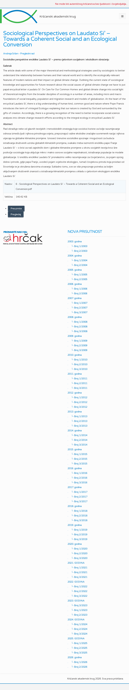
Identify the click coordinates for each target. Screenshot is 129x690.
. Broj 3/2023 (77, 605)
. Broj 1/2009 (77, 340)
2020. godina (75, 544)
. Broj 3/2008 (77, 331)
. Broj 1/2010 (77, 359)
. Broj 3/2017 (77, 501)
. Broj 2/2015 (77, 458)
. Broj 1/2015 (77, 454)
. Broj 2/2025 (77, 647)
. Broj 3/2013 (77, 425)
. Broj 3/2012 (77, 406)
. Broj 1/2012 (77, 397)
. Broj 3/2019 (77, 539)
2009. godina (75, 336)
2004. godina (75, 255)
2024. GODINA (76, 619)
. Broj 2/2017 (77, 496)
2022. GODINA (76, 581)
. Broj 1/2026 (77, 662)
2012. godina (75, 392)
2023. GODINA (76, 600)
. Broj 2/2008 (77, 326)
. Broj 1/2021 (77, 567)
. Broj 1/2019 (77, 529)
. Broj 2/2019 (77, 534)
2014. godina (75, 430)
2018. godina (75, 506)
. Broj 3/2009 (77, 350)
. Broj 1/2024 (77, 624)
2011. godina (75, 373)
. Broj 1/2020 (77, 548)
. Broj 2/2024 (77, 628)
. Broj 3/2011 (77, 387)
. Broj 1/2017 (77, 491)
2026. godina (75, 657)
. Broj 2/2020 (77, 553)
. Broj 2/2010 (77, 364)
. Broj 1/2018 (77, 510)
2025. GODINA (76, 638)
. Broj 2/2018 (77, 515)
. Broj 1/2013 (77, 416)
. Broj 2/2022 (77, 591)
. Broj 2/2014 (77, 439)
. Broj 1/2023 (77, 610)
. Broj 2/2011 (77, 383)
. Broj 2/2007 (77, 307)
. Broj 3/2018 (77, 520)
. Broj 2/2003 (77, 250)
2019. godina (75, 525)
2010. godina (75, 355)
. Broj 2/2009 (77, 345)
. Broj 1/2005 (77, 274)
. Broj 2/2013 (77, 421)
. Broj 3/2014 (77, 444)
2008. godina (75, 317)
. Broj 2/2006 (77, 293)
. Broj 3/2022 (77, 595)
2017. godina (74, 487)
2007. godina (74, 298)
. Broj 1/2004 (77, 260)
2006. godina (75, 284)
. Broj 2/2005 (77, 279)
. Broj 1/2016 (77, 472)
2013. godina (75, 411)
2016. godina (75, 468)
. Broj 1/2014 (77, 435)
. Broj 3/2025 (77, 652)
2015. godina (75, 449)
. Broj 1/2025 (77, 643)
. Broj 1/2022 (77, 586)
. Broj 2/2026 (77, 666)
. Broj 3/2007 (77, 312)
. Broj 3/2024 (77, 633)
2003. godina (75, 241)
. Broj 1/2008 (77, 321)
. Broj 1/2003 (77, 246)
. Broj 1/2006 (77, 288)
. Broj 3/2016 (77, 482)
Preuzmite (16, 208)
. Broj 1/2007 (77, 302)
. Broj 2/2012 (77, 402)
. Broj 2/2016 (77, 477)
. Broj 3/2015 (77, 463)
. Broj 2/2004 (77, 265)
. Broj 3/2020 (77, 558)
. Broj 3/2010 (77, 369)
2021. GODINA (76, 562)
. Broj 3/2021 (77, 576)
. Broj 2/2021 (77, 572)
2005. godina (75, 269)
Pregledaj (16, 214)
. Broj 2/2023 (77, 614)
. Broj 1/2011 (77, 378)
